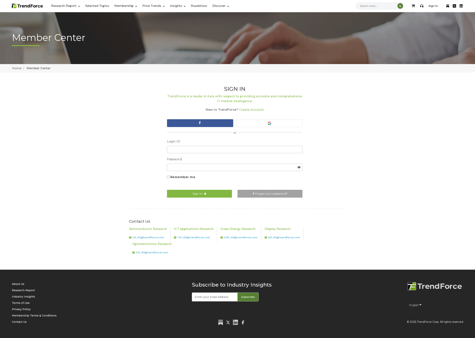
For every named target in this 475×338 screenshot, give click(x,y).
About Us (18, 284)
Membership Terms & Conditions (34, 315)
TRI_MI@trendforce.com (193, 237)
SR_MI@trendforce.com (148, 237)
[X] (454, 6)
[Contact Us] (422, 6)
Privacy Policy (21, 309)
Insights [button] (176, 6)
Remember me (182, 177)
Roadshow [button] (199, 6)
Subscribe (248, 297)
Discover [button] (219, 6)
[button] (126, 6)
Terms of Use (21, 303)
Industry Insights (23, 296)
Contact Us (19, 322)
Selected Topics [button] (97, 6)
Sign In (433, 6)
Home (16, 68)
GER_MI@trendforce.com (241, 237)
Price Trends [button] (152, 6)
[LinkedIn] (461, 6)
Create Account (251, 109)
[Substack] (447, 6)
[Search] (400, 6)
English (414, 305)
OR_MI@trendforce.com (152, 252)
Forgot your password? (271, 193)
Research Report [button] (64, 6)
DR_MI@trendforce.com (284, 237)
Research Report (23, 290)
